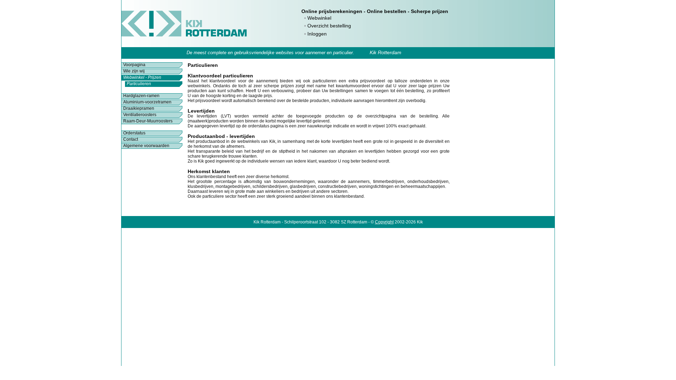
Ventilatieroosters (139, 114)
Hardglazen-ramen (141, 95)
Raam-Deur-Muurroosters (148, 121)
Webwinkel (319, 18)
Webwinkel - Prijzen (142, 77)
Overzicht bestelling (329, 25)
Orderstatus (134, 133)
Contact (130, 139)
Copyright (384, 222)
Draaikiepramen (138, 108)
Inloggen (317, 34)
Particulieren (139, 83)
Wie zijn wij (134, 71)
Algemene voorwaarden (146, 145)
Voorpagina (134, 64)
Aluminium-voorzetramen (147, 102)
